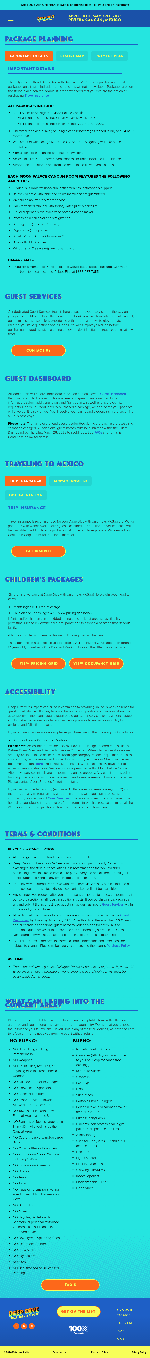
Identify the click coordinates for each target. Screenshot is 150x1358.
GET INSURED (38, 551)
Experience (126, 1323)
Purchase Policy (118, 945)
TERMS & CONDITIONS (42, 834)
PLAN (121, 1331)
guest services (33, 296)
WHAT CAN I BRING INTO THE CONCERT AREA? (54, 1003)
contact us (38, 350)
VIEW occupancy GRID (96, 663)
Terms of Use (60, 1352)
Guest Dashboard (113, 393)
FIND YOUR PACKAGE (125, 1312)
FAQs (98, 432)
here (39, 763)
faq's (70, 1285)
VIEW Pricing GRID (38, 663)
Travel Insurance (37, 95)
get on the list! (78, 1311)
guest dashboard (38, 378)
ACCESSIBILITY (30, 691)
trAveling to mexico (44, 463)
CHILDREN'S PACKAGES (44, 579)
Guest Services (59, 798)
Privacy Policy (139, 1352)
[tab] (29, 56)
